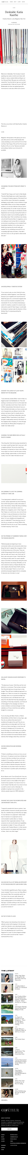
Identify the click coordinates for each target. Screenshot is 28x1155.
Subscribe (9, 1129)
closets (19, 1)
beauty (15, 1)
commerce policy (14, 1136)
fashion (11, 1)
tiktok (2, 1149)
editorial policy (13, 1134)
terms (11, 1141)
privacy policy (13, 1138)
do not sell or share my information (18, 1143)
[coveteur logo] (5, 1)
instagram (3, 1145)
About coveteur (5, 1118)
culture (23, 1)
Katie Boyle (14, 22)
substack (3, 1147)
